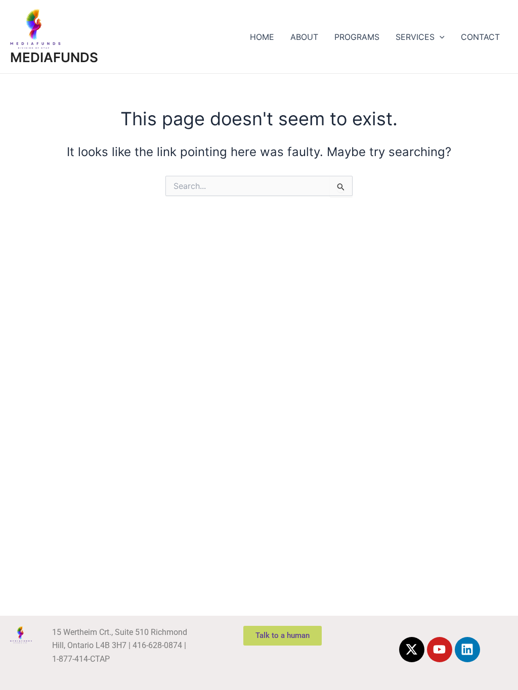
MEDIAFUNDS (54, 57)
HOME (262, 37)
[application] (440, 37)
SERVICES (415, 37)
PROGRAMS (356, 37)
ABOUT (304, 37)
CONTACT (480, 37)
